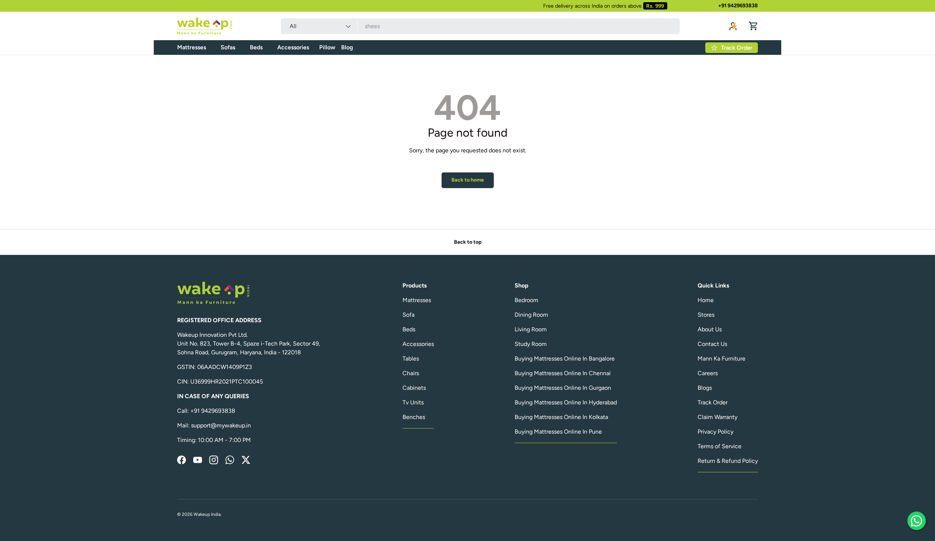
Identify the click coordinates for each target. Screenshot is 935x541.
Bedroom (526, 300)
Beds (256, 47)
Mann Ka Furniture (721, 358)
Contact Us (712, 343)
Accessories (293, 47)
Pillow (327, 47)
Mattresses (191, 47)
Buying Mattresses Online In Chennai (563, 373)
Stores (706, 314)
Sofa (408, 314)
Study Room (531, 343)
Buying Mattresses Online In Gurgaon (563, 387)
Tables (410, 358)
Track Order (713, 402)
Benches (413, 417)
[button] (753, 26)
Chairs (410, 373)
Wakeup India (207, 514)
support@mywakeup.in (221, 425)
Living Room (531, 329)
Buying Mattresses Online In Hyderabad (566, 402)
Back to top (467, 242)
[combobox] (480, 26)
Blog (347, 47)
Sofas (228, 47)
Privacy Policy (715, 431)
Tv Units (413, 402)
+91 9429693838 (738, 5)
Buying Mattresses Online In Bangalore (565, 358)
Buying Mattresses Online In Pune (558, 431)
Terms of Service (719, 446)
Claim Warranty (717, 417)
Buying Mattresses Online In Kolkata (561, 417)
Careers (708, 373)
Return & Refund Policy (728, 460)
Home (706, 300)
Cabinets (414, 387)
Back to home (467, 180)
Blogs (705, 387)
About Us (710, 329)
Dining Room (531, 314)
